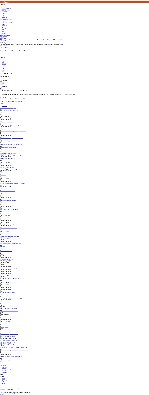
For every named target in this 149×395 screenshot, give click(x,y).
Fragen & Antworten (4, 367)
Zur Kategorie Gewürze (3, 38)
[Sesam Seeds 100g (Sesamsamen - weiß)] (5, 256)
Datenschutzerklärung (4, 17)
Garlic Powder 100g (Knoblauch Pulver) (16, 243)
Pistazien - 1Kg (7, 327)
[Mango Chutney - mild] (3, 186)
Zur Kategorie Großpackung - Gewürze (5, 34)
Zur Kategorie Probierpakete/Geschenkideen (5, 35)
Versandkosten (14, 392)
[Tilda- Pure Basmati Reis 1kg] (4, 191)
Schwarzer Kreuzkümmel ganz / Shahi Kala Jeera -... (21, 347)
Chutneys (3, 48)
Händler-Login (4, 9)
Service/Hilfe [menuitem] (6, 12)
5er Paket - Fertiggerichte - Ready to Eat (16, 278)
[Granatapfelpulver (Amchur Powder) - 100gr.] (6, 138)
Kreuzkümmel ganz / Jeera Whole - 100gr (16, 125)
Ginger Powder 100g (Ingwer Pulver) (14, 164)
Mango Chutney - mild (9, 186)
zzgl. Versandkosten (5, 79)
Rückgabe (3, 382)
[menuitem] (75, 7)
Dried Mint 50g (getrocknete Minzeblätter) (16, 209)
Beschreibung (2, 89)
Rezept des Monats (4, 12)
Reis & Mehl (3, 66)
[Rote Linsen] (2, 240)
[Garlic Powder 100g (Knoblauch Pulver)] (5, 243)
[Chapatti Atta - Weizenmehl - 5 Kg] (5, 311)
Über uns (3, 13)
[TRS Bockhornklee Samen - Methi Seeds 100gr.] (6, 155)
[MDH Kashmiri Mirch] (3, 238)
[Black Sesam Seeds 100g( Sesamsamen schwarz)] (6, 183)
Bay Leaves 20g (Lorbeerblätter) (13, 224)
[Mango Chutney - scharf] (3, 259)
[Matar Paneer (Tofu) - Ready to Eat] (5, 338)
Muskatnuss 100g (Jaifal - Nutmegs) (14, 236)
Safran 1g (4, 246)
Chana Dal (5, 175)
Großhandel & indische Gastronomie (6, 8)
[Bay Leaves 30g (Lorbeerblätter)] (4, 228)
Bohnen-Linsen (4, 67)
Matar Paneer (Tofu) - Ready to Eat (14, 338)
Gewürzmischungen (4, 63)
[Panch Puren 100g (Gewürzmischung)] (5, 180)
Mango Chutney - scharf (10, 259)
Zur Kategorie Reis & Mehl (3, 45)
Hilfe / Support (4, 14)
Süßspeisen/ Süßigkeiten (5, 69)
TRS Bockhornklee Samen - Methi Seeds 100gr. (19, 155)
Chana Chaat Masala (8, 261)
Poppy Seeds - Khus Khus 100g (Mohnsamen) (18, 268)
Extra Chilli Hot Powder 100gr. (12, 153)
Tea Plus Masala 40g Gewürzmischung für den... (22, 350)
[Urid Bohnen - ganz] (3, 270)
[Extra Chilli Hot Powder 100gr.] (4, 153)
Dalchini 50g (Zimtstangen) (11, 158)
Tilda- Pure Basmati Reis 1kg (11, 191)
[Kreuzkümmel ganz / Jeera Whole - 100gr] (5, 125)
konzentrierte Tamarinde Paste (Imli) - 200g (17, 144)
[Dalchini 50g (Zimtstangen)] (4, 158)
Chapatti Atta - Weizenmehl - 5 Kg (14, 311)
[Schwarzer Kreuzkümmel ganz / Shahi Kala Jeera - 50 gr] (7, 347)
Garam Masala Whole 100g (11, 292)
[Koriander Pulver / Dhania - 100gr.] (5, 110)
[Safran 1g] (1, 246)
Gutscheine (3, 61)
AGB (2, 18)
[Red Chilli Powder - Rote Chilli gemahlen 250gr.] (6, 286)
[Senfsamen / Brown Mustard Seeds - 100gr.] (6, 118)
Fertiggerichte (3, 65)
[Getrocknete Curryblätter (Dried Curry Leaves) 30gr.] (7, 131)
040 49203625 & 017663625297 (4, 365)
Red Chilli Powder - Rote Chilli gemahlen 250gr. (19, 286)
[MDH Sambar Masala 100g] (4, 336)
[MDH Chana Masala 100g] (4, 263)
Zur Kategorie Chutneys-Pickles (4, 47)
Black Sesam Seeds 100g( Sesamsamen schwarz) (19, 183)
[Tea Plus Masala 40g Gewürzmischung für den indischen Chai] (8, 350)
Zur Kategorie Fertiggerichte (3, 43)
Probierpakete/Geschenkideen (5, 60)
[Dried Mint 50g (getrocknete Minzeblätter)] (5, 209)
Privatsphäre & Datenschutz (5, 380)
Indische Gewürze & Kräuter (5, 10)
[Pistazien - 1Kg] (2, 327)
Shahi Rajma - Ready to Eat (11, 342)
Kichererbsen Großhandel (5, 11)
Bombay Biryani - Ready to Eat (13, 340)
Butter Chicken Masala (9, 251)
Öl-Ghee (3, 68)
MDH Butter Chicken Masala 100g (14, 334)
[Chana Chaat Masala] (3, 261)
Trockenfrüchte (4, 64)
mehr (26, 90)
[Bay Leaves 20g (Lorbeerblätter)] (4, 224)
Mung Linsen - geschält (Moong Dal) (14, 169)
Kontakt (3, 15)
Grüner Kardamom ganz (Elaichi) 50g (15, 134)
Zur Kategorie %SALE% (3, 36)
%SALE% (3, 62)
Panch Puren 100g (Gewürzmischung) (15, 180)
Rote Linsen (5, 240)
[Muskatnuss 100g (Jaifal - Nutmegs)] (5, 236)
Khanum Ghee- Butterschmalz (12, 147)
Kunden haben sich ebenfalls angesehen (11, 108)
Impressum (3, 379)
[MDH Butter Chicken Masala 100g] (5, 334)
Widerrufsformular (4, 384)
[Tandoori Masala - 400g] (3, 196)
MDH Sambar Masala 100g (11, 336)
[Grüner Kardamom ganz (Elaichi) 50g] (5, 134)
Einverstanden (2, 394)
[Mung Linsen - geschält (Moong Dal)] (5, 169)
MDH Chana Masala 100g (11, 263)
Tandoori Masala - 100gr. (10, 122)
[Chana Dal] (2, 175)
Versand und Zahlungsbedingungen (6, 16)
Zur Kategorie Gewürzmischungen (4, 40)
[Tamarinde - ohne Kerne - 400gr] (4, 308)
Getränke (3, 71)
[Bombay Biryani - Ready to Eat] (4, 340)
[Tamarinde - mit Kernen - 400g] (4, 200)
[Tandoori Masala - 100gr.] (3, 122)
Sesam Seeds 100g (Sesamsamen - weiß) (16, 256)
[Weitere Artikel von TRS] (1, 75)
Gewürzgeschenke (4, 7)
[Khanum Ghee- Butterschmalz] (4, 147)
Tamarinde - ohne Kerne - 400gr (13, 308)
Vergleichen (2, 83)
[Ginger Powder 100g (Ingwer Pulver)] (5, 164)
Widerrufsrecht (3, 383)
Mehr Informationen (26, 393)
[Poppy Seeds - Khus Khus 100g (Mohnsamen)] (6, 268)
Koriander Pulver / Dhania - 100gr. (14, 110)
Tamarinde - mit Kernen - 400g (12, 200)
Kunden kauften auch (3, 108)
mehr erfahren (2, 37)
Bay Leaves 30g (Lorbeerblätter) (13, 228)
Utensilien (3, 70)
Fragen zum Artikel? (4, 106)
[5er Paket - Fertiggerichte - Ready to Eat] (5, 278)
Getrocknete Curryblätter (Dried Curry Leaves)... (20, 131)
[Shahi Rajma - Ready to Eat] (4, 342)
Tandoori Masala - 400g (10, 196)
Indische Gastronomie (4, 370)
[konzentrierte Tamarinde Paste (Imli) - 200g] (6, 144)
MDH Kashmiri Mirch (9, 238)
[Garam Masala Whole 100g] (4, 292)
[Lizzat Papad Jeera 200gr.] (3, 167)
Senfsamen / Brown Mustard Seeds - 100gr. (17, 118)
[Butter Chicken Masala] (3, 251)
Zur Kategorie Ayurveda (3, 41)
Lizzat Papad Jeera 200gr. (10, 167)
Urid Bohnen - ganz (8, 270)
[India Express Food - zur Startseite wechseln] (6, 19)
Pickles (3, 49)
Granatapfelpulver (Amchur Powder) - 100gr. (17, 138)
